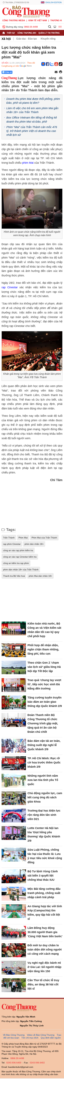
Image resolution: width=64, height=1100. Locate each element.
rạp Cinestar (10, 287)
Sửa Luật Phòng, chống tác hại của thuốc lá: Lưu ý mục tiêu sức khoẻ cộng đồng (44, 856)
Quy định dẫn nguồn (51, 1037)
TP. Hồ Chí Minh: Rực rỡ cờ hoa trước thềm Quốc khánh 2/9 (44, 762)
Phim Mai (23, 537)
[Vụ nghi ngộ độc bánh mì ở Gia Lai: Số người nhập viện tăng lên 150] (14, 967)
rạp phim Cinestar (12, 544)
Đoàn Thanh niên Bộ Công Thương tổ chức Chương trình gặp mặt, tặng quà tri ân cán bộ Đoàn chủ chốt (42, 723)
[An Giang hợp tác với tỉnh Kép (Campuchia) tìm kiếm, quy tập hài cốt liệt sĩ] (14, 911)
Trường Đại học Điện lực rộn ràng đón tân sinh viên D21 (43, 815)
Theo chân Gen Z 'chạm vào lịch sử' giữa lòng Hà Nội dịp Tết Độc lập (44, 667)
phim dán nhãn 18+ (34, 544)
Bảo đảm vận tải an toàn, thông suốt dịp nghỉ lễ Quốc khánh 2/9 (43, 745)
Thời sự (11, 33)
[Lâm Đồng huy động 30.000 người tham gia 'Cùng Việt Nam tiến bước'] (14, 933)
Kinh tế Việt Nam (37, 20)
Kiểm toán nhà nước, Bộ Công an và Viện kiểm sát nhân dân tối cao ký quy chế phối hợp (44, 630)
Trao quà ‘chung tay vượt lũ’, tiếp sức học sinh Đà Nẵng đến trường (44, 684)
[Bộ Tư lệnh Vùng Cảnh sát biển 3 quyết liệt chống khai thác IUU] (14, 876)
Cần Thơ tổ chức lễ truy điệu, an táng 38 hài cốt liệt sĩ (43, 984)
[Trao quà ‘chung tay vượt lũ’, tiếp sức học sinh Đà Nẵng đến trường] (14, 685)
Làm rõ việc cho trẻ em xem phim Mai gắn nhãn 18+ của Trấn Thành (32, 110)
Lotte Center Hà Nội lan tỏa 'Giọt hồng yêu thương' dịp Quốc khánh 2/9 (43, 834)
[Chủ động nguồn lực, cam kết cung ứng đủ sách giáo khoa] (14, 798)
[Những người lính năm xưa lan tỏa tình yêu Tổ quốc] (14, 780)
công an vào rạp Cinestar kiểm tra (20, 557)
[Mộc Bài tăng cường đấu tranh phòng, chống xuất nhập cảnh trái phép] (14, 893)
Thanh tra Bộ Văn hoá (14, 576)
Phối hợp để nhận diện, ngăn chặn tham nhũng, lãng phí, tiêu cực (43, 649)
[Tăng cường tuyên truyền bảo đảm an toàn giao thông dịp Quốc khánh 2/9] (14, 702)
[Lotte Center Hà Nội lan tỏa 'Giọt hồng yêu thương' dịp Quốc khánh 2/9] (14, 833)
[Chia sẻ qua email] (56, 72)
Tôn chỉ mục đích (29, 1037)
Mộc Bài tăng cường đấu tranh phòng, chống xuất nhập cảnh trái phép (43, 893)
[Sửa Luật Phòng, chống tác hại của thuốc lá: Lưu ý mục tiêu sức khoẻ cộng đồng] (14, 854)
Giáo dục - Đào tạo (26, 38)
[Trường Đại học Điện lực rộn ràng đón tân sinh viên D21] (14, 815)
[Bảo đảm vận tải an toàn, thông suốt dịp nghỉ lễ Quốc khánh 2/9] (14, 746)
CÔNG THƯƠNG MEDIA (13, 20)
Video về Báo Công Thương (40, 1035)
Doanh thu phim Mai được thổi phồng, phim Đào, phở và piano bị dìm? (33, 100)
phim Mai (28, 162)
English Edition (54, 2)
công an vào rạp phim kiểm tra (18, 550)
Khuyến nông (48, 38)
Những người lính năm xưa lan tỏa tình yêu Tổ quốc (42, 780)
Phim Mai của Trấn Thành (44, 537)
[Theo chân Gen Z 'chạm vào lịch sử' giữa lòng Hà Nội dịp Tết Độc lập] (14, 667)
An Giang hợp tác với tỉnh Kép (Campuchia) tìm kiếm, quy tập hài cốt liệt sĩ (44, 912)
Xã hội (6, 38)
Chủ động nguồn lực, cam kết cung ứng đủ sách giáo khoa (44, 797)
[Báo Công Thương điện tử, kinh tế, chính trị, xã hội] (26, 11)
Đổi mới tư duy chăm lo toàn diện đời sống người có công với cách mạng (44, 949)
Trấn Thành (9, 537)
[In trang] (60, 72)
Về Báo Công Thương (14, 1035)
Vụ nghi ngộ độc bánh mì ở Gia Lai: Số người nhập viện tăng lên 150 (44, 967)
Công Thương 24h (26, 33)
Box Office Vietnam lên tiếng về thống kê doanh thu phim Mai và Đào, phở (31, 119)
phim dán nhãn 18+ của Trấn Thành (21, 569)
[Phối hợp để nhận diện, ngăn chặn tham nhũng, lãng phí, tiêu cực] (14, 650)
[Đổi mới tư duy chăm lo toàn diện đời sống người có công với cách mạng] (14, 950)
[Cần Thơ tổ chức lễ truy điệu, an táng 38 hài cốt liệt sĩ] (14, 985)
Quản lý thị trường (48, 33)
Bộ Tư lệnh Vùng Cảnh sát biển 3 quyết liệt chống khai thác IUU (42, 875)
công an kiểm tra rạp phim (16, 563)
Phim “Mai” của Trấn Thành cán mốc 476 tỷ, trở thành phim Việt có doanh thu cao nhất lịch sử (31, 131)
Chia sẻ (8, 72)
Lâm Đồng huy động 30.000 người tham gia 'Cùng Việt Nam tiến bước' (44, 932)
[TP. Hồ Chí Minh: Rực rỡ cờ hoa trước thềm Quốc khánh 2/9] (14, 763)
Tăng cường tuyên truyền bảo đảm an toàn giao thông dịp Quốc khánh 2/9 (44, 702)
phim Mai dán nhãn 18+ (40, 576)
